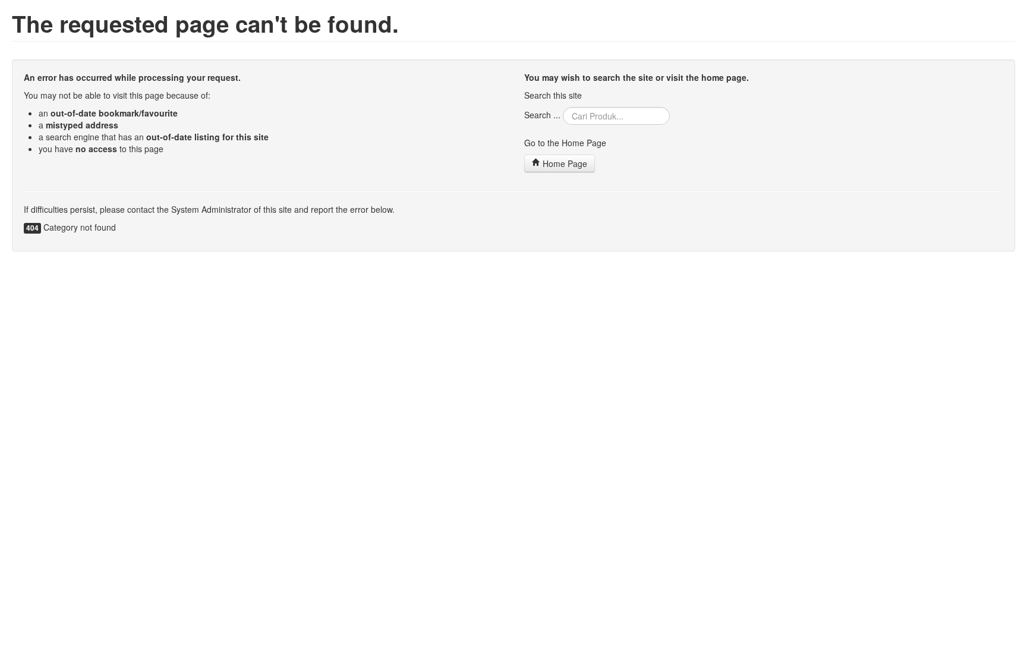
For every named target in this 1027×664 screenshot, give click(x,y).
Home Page (563, 163)
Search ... (542, 115)
